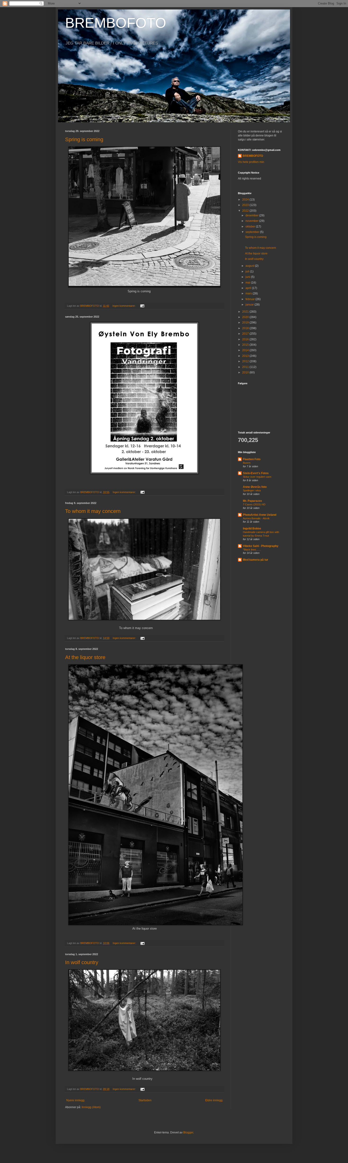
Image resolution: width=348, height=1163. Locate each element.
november (252, 221)
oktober (250, 226)
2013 (246, 356)
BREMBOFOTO (115, 23)
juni (248, 277)
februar (250, 299)
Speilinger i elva (252, 490)
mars (249, 293)
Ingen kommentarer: (124, 305)
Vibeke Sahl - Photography (260, 546)
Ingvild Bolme (252, 528)
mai (248, 282)
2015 (246, 344)
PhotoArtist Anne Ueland (259, 514)
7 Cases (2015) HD (254, 504)
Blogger (188, 1132)
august (250, 265)
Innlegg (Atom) (91, 1107)
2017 (246, 333)
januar (249, 304)
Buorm (246, 462)
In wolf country (81, 962)
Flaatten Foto (251, 459)
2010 (246, 372)
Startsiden (145, 1100)
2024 (246, 199)
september (252, 232)
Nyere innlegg (75, 1100)
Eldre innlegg (214, 1100)
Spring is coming (84, 139)
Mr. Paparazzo (252, 501)
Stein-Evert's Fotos (256, 473)
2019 (246, 322)
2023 (246, 205)
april (248, 288)
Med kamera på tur (255, 559)
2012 (246, 361)
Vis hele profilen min (251, 162)
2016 (246, 339)
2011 (246, 367)
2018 (246, 328)
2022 (246, 210)
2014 (246, 350)
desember (252, 215)
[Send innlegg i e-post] (142, 305)
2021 (246, 311)
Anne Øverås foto (255, 487)
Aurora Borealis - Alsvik (256, 518)
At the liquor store (85, 657)
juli (247, 271)
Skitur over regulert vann (257, 476)
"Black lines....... (252, 549)
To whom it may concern (92, 511)
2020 (246, 317)
